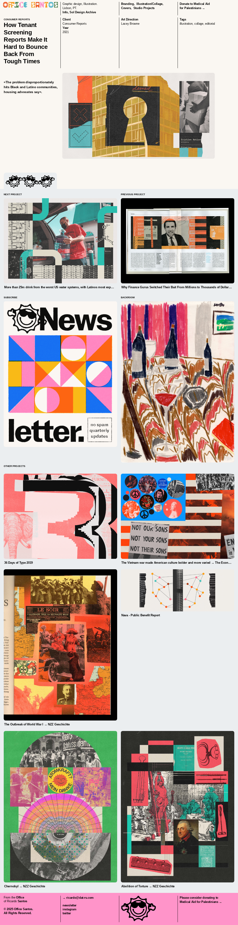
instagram (69, 909)
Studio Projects (144, 8)
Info (65, 12)
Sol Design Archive (82, 12)
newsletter (69, 905)
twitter (67, 913)
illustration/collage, (149, 4)
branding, (128, 4)
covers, (126, 8)
